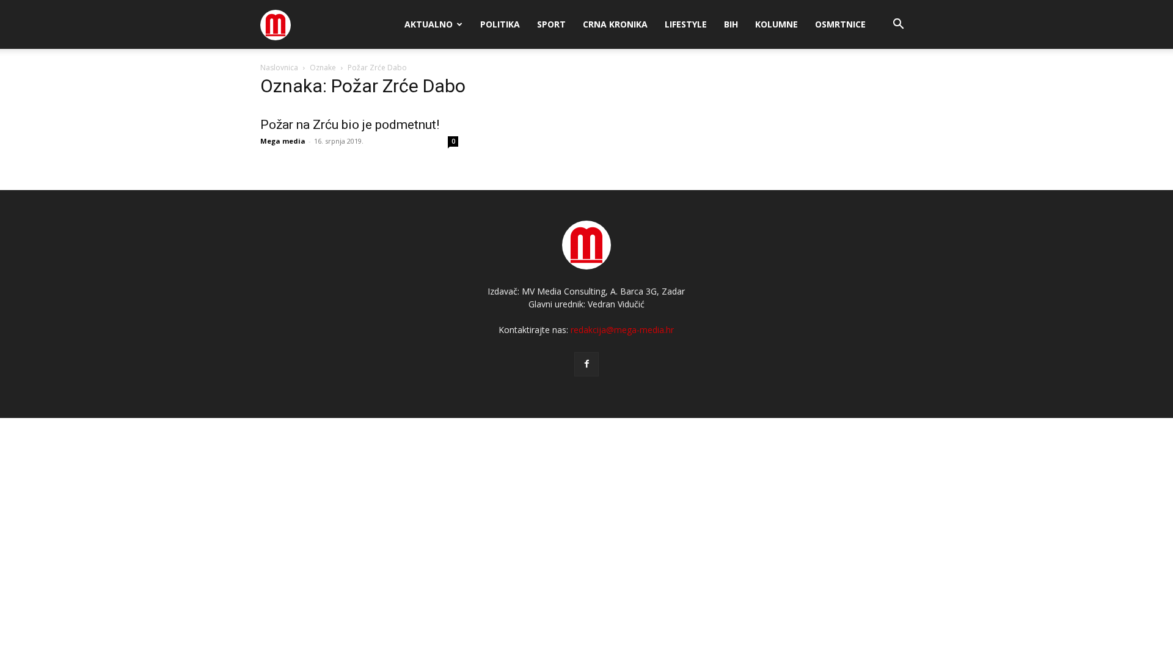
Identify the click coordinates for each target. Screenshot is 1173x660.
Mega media (282, 140)
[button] (898, 25)
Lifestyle (686, 24)
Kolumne (776, 24)
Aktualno (428, 24)
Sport (551, 24)
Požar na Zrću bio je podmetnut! (349, 124)
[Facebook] (586, 364)
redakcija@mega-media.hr (622, 330)
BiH (731, 24)
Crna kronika (615, 24)
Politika (500, 24)
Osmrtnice (840, 24)
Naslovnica (279, 67)
